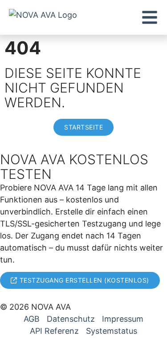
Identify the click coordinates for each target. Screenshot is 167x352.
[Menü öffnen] (149, 17)
